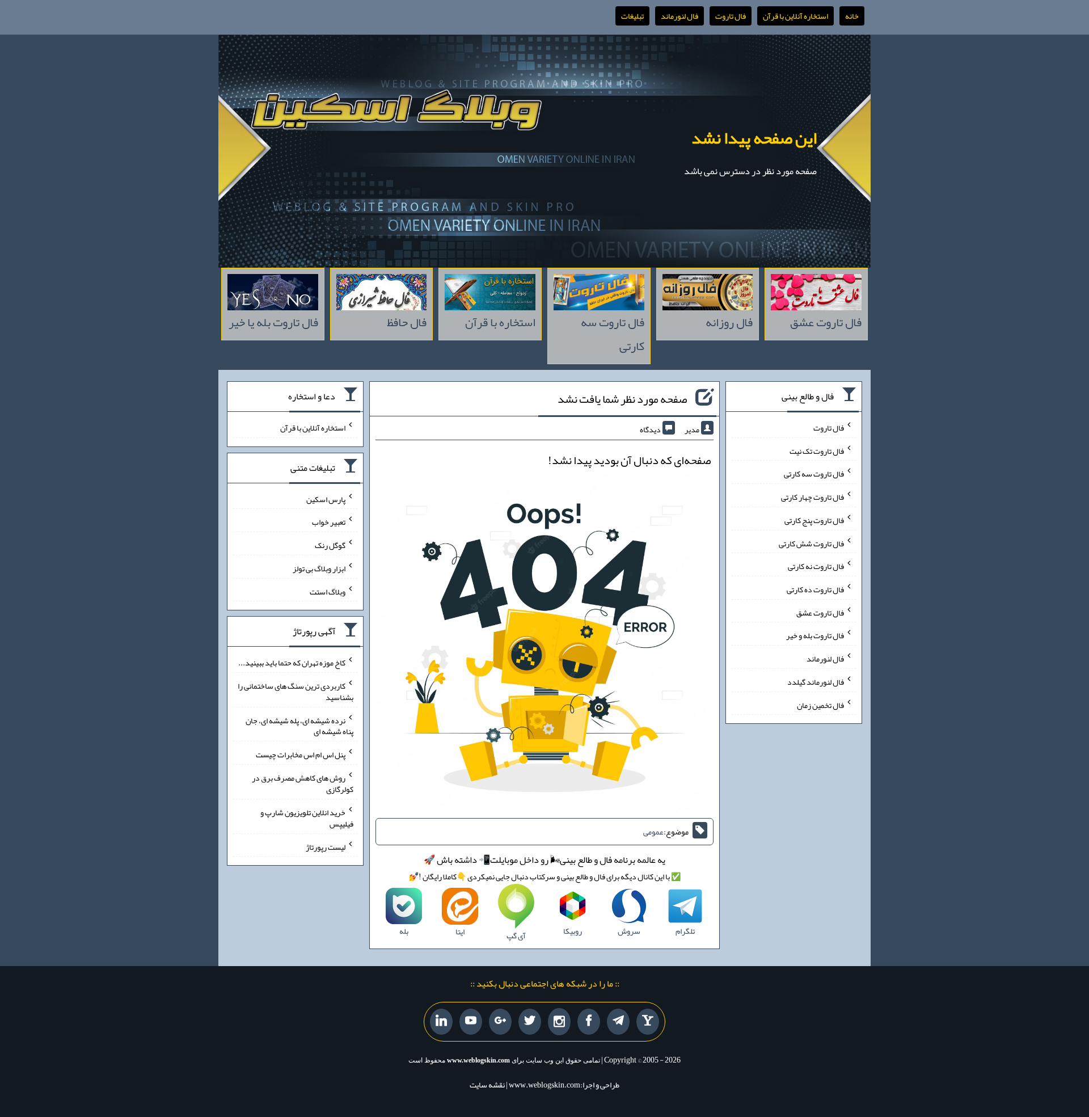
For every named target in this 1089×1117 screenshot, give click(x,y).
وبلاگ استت (327, 591)
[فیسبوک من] (588, 1022)
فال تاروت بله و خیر (815, 635)
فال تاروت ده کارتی (815, 589)
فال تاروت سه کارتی (814, 474)
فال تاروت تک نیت (817, 450)
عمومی (653, 832)
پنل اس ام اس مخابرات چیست (300, 754)
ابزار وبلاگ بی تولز (319, 568)
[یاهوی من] (647, 1022)
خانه (852, 16)
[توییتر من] (529, 1022)
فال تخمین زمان (820, 705)
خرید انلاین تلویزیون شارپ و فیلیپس (306, 818)
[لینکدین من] (441, 1022)
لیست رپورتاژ (325, 846)
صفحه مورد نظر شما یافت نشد (622, 398)
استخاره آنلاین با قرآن (795, 16)
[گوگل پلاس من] (500, 1022)
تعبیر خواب (328, 522)
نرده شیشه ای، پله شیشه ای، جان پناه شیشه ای (299, 725)
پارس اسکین (325, 499)
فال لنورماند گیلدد (815, 682)
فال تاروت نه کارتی (816, 566)
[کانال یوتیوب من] (470, 1022)
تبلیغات (632, 16)
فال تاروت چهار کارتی (812, 497)
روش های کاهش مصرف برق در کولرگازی (302, 783)
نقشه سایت (487, 1085)
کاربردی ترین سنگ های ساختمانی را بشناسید (295, 691)
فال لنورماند (679, 16)
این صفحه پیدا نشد (754, 138)
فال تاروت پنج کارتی (814, 520)
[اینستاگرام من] (559, 1022)
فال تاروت (730, 16)
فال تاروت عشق (820, 612)
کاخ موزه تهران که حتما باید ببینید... (291, 663)
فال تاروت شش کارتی (811, 543)
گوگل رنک (330, 545)
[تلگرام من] (618, 1022)
